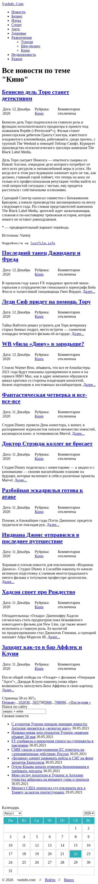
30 (28, 702)
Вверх (69, 880)
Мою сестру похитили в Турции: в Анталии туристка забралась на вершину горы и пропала (50, 777)
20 (24, 702)
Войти (50, 880)
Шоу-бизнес (30, 46)
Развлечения (21, 38)
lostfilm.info (42, 243)
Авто (15, 29)
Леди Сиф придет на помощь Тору (46, 302)
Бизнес (17, 16)
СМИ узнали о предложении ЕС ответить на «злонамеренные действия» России (47, 752)
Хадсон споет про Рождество (38, 592)
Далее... (89, 292)
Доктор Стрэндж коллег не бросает (47, 443)
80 (60, 702)
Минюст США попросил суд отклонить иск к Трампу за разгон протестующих (48, 790)
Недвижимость (23, 55)
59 (46, 702)
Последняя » (81, 702)
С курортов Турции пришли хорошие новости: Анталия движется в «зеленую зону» (49, 726)
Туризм (27, 42)
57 (38, 702)
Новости (18, 12)
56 (34, 702)
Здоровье (18, 33)
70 (56, 702)
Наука (16, 20)
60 (50, 702)
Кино (25, 50)
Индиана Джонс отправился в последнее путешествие (40, 538)
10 (20, 702)
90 (64, 702)
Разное (16, 59)
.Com (12, 4)
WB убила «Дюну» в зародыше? (43, 344)
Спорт (16, 25)
